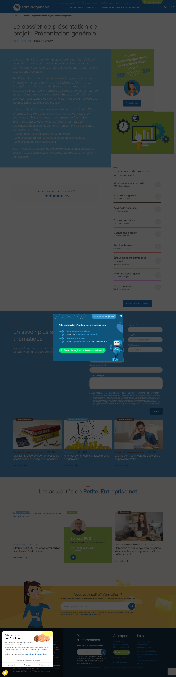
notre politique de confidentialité (36, 654)
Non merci (11, 665)
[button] (5, 673)
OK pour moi (44, 665)
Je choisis (27, 665)
